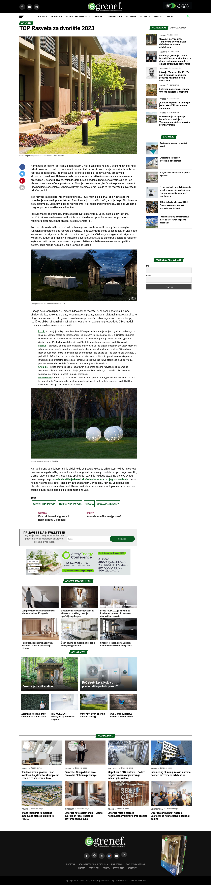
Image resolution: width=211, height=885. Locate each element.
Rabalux (42, 345)
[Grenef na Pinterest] (22, 182)
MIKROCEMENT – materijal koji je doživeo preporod (63, 716)
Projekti (99, 16)
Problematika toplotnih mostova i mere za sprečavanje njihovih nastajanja (175, 220)
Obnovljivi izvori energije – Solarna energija (93, 715)
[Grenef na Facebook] (22, 167)
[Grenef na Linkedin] (117, 856)
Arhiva (170, 16)
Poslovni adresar (135, 864)
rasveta (89, 504)
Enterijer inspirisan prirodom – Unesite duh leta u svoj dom (175, 90)
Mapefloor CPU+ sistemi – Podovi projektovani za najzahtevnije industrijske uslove (126, 775)
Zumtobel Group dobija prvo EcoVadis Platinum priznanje (81, 774)
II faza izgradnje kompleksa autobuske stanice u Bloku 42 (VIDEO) (38, 815)
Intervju (145, 16)
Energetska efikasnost (78, 16)
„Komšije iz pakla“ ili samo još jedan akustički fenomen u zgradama (174, 105)
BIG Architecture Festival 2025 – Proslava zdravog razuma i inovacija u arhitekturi (174, 205)
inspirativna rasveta (70, 504)
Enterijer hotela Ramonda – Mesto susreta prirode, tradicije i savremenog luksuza (84, 815)
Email (148, 275)
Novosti (158, 16)
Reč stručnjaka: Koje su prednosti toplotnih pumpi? (100, 684)
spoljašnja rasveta (108, 504)
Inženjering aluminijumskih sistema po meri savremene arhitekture (171, 774)
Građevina (56, 16)
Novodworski (45, 377)
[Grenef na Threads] (124, 854)
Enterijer (131, 16)
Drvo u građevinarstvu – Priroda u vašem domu (122, 715)
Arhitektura (115, 16)
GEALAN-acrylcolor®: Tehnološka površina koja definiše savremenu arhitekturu (172, 43)
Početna (42, 16)
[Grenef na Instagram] (102, 856)
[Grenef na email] (22, 188)
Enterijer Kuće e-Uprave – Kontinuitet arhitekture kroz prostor (127, 814)
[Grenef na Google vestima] (109, 856)
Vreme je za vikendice (38, 686)
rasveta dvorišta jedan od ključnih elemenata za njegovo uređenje (90, 479)
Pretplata (94, 868)
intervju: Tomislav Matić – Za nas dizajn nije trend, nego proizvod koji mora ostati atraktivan (174, 76)
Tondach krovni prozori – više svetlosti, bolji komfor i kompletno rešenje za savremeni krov (40, 775)
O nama (81, 868)
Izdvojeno (118, 868)
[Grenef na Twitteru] (22, 174)
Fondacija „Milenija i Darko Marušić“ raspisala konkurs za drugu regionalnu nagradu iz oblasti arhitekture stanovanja (175, 59)
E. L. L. (41, 331)
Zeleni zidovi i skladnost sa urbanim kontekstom (33, 715)
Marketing (117, 864)
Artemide (43, 367)
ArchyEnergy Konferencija (93, 864)
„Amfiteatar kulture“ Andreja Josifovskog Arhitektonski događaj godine (170, 815)
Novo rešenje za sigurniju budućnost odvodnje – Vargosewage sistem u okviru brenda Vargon (174, 120)
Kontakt (132, 868)
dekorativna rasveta (44, 504)
